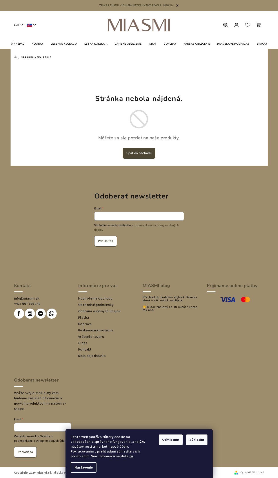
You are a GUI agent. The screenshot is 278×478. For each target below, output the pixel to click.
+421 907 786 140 (27, 303)
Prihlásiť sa (105, 241)
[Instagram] (30, 314)
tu (131, 456)
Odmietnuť (170, 439)
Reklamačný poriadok (95, 330)
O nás (82, 343)
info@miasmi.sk (26, 298)
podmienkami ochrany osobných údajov (41, 441)
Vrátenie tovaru (91, 336)
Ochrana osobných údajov (99, 311)
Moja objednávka (92, 355)
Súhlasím (196, 439)
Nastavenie (83, 467)
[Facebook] (19, 314)
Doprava (85, 324)
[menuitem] (17, 44)
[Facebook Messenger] (41, 314)
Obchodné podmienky (96, 304)
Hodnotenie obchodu (95, 298)
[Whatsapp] (52, 314)
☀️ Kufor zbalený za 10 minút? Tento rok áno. (170, 308)
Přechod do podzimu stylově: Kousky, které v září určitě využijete (170, 299)
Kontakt (85, 349)
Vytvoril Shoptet (252, 472)
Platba (83, 317)
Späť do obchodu (139, 153)
